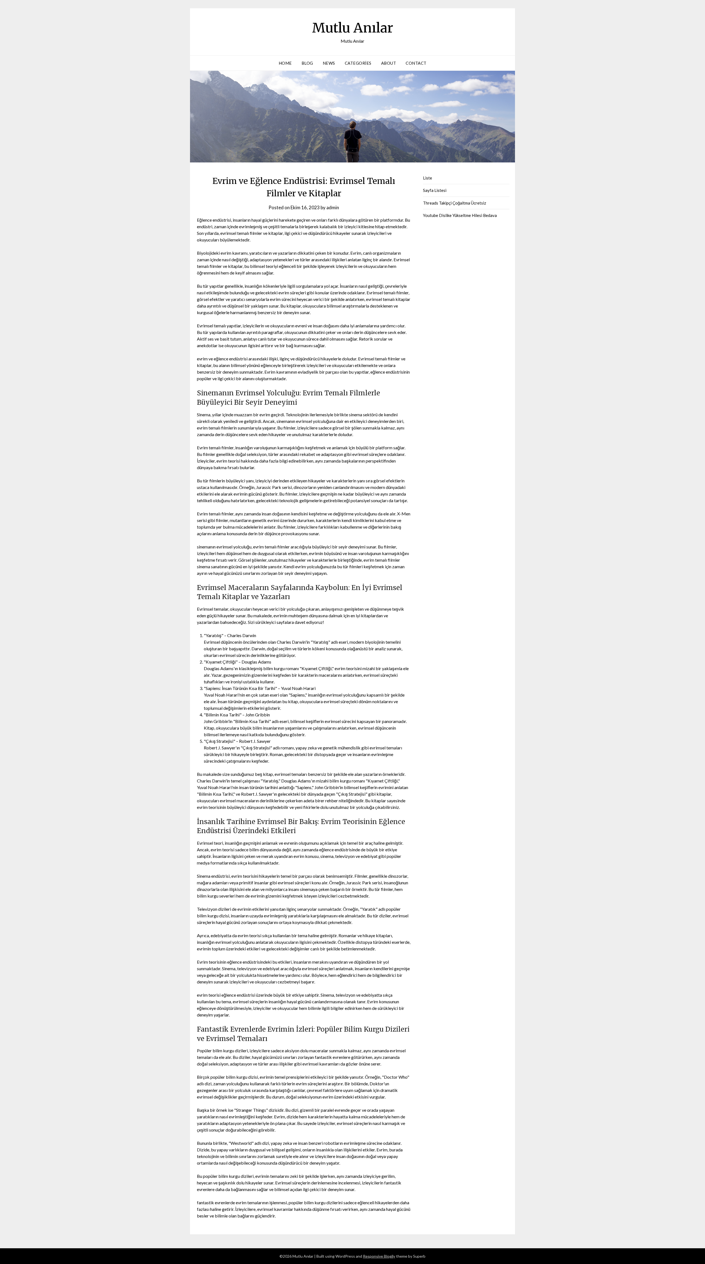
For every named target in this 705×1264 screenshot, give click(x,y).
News (329, 63)
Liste (427, 177)
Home (285, 63)
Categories (358, 63)
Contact (416, 63)
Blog (307, 63)
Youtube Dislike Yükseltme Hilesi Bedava (460, 215)
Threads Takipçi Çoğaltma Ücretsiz (454, 202)
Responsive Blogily (379, 1256)
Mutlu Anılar (352, 28)
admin (332, 207)
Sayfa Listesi (434, 190)
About (388, 63)
